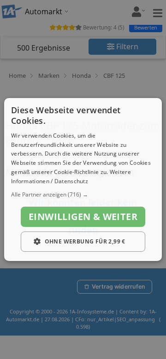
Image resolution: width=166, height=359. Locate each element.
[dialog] (83, 179)
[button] (83, 195)
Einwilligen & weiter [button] (83, 216)
